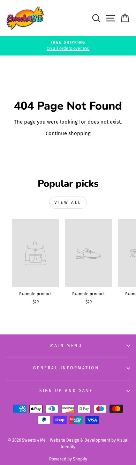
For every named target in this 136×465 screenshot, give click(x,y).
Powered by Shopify (68, 459)
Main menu (66, 345)
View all (68, 202)
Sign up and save (66, 390)
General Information (66, 368)
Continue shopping (68, 133)
